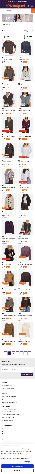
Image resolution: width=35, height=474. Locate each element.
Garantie (4, 391)
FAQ (3, 399)
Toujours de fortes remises (18, 2)
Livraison (4, 394)
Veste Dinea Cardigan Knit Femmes (24, 212)
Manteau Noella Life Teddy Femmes (7, 161)
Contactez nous (7, 385)
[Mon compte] (28, 6)
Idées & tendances (8, 417)
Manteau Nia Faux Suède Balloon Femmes (25, 263)
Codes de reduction (8, 412)
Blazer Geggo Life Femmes (7, 263)
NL (2, 428)
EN (2, 440)
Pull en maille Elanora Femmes (8, 135)
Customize (16, 470)
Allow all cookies (17, 466)
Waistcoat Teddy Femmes (23, 237)
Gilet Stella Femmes (24, 340)
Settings (27, 461)
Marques (4, 24)
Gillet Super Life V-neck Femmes (24, 84)
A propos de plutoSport (9, 409)
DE (2, 437)
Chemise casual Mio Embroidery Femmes (24, 161)
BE (2, 431)
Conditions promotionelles (10, 415)
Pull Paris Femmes (7, 58)
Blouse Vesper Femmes (8, 186)
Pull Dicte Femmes (7, 84)
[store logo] (16, 6)
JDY (9, 24)
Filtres (28, 37)
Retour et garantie (8, 388)
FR (2, 434)
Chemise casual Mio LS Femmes (25, 186)
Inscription (27, 374)
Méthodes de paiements (10, 396)
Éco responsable (7, 420)
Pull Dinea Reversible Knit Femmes (9, 314)
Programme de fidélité (9, 402)
